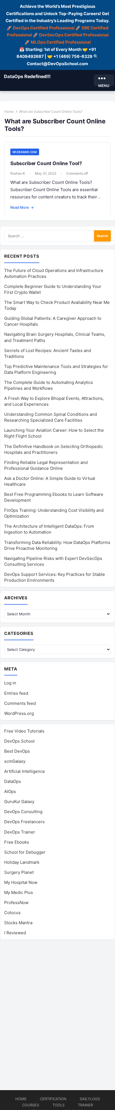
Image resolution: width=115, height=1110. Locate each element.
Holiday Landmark (21, 862)
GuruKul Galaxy (19, 801)
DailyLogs (90, 1099)
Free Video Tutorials (24, 731)
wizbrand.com (25, 152)
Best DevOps (17, 751)
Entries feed (16, 693)
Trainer (85, 1105)
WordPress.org (19, 713)
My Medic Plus (18, 892)
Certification (53, 1099)
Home (9, 111)
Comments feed (20, 703)
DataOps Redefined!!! (27, 76)
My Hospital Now (20, 882)
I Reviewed (15, 932)
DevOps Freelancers (24, 821)
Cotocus (12, 912)
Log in (10, 683)
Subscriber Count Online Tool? (46, 163)
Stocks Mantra (18, 922)
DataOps (12, 781)
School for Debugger (24, 852)
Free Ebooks (16, 842)
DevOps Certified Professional (44, 27)
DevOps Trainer (19, 832)
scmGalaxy (14, 761)
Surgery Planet (19, 872)
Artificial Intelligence (24, 771)
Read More (22, 207)
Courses (30, 1105)
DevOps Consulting (23, 811)
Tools (58, 1105)
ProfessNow (16, 902)
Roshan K (17, 173)
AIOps (10, 791)
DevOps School (19, 741)
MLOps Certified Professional (61, 42)
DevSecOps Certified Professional (74, 34)
